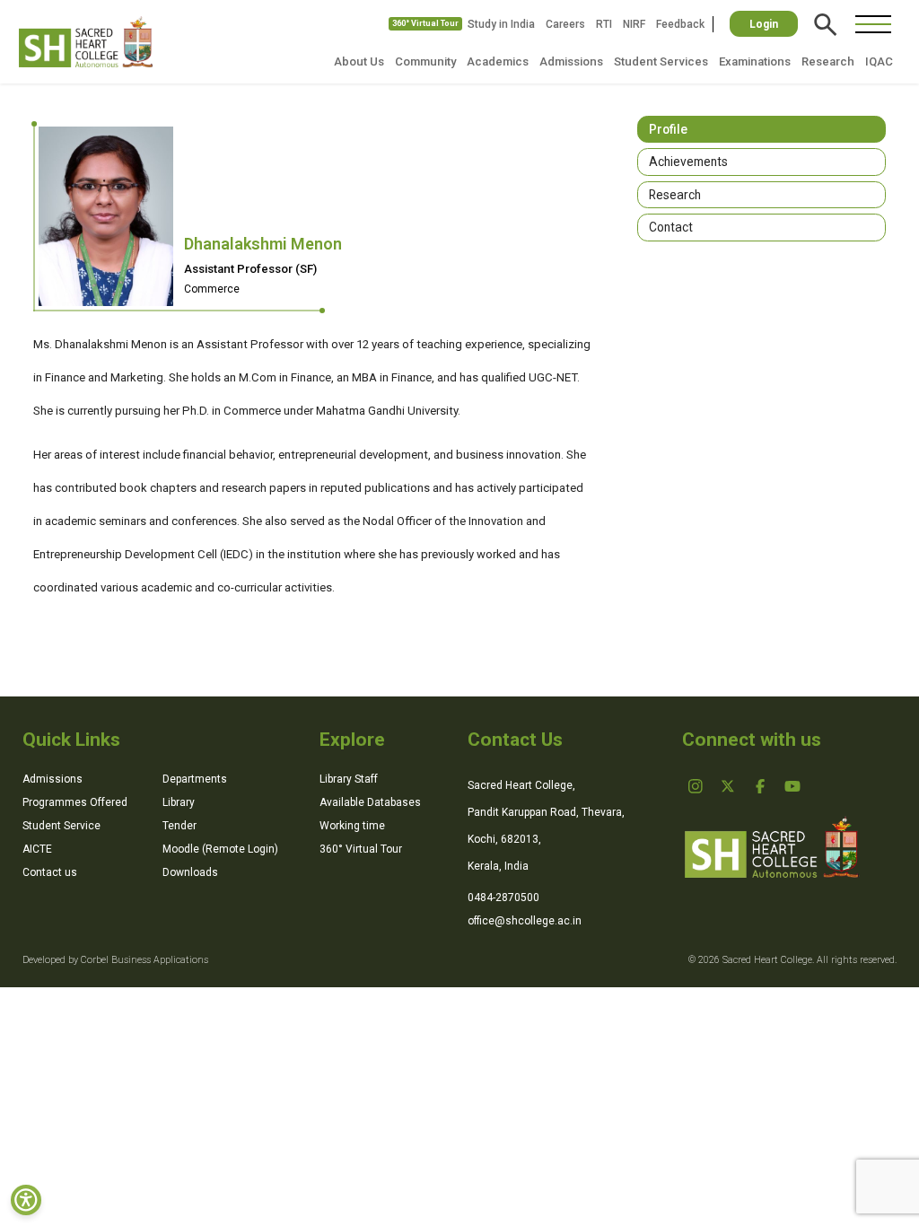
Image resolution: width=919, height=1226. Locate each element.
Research (827, 61)
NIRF (634, 24)
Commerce (212, 289)
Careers (565, 24)
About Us (359, 61)
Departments (194, 779)
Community (425, 61)
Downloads (190, 872)
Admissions (571, 61)
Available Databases (370, 802)
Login (763, 24)
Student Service (61, 825)
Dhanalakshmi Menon (263, 243)
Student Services (661, 61)
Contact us (49, 872)
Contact (671, 227)
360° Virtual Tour (425, 23)
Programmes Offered (74, 802)
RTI (604, 24)
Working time (352, 825)
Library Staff (348, 779)
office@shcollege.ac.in (525, 921)
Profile (668, 129)
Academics (498, 61)
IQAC (879, 61)
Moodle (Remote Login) (220, 849)
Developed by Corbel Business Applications (115, 960)
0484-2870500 (503, 897)
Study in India (501, 24)
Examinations (755, 61)
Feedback (680, 24)
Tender (179, 825)
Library (178, 802)
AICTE (37, 849)
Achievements (688, 161)
